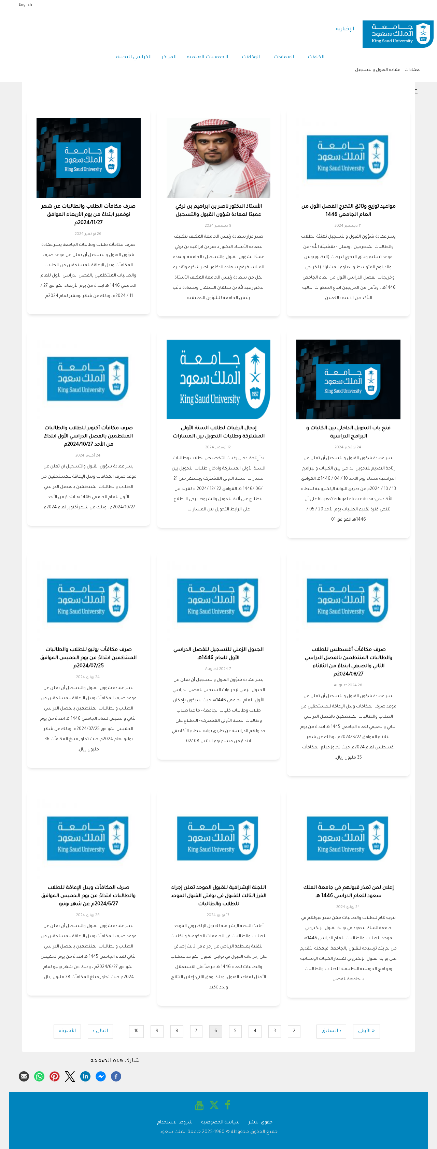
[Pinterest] (55, 1075)
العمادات (283, 57)
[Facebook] (116, 1075)
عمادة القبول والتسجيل (377, 70)
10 (134, 1032)
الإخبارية (345, 29)
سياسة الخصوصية (220, 1122)
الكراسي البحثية (134, 57)
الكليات (316, 57)
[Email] (24, 1075)
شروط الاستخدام (175, 1122)
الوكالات (251, 57)
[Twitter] (70, 1075)
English (25, 5)
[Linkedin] (85, 1075)
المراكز (169, 57)
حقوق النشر (260, 1122)
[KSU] (398, 30)
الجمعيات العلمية (207, 57)
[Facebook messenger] (101, 1075)
